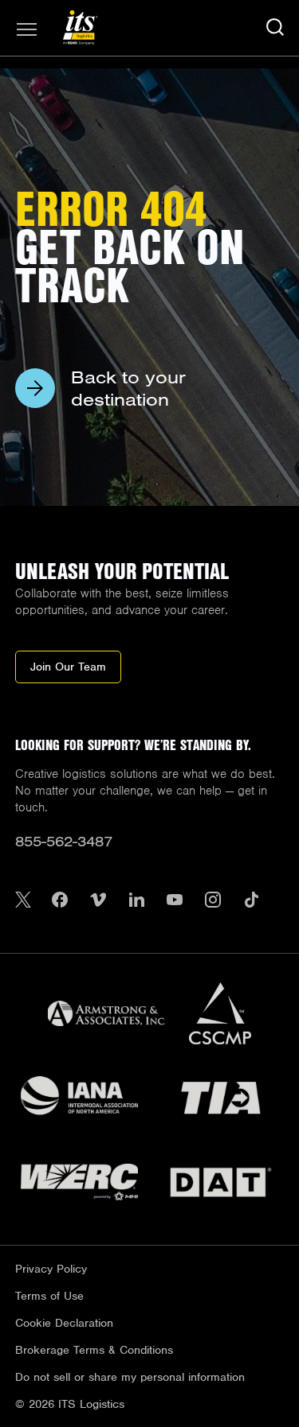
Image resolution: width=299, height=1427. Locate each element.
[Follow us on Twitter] (23, 902)
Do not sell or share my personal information (130, 1377)
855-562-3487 (63, 841)
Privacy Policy (51, 1269)
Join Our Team (68, 666)
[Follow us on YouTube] (174, 901)
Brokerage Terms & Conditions (94, 1350)
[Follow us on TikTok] (251, 901)
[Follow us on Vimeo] (98, 901)
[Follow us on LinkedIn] (136, 901)
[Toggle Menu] (27, 29)
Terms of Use (49, 1296)
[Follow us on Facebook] (59, 901)
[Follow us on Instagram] (212, 901)
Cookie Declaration (64, 1323)
